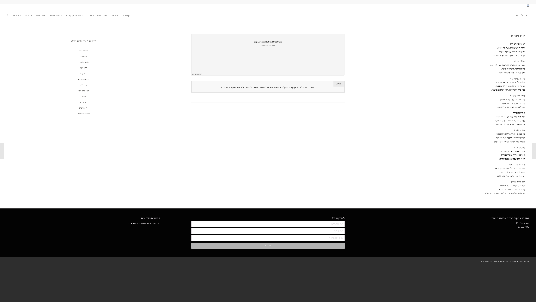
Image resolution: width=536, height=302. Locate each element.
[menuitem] (126, 15)
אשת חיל (83, 56)
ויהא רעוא (83, 68)
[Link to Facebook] (8, 2)
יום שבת (83, 102)
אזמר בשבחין (83, 62)
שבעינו (83, 96)
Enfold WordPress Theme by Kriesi (492, 261)
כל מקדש (83, 74)
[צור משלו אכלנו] (534, 151)
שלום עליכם (83, 51)
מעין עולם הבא (83, 91)
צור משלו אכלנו (84, 114)
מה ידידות (83, 85)
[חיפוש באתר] (8, 15)
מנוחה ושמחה (83, 79)
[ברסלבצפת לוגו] (522, 15)
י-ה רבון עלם (83, 108)
